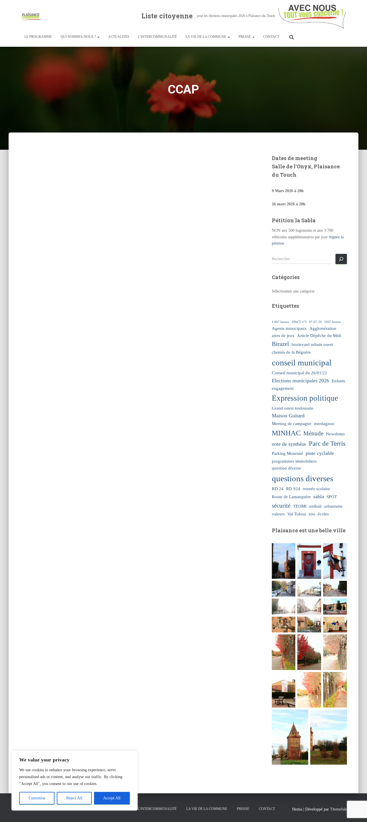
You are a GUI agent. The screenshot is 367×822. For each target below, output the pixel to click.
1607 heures (332, 322)
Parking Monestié (287, 453)
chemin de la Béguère (291, 352)
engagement (283, 388)
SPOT (332, 496)
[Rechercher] (341, 259)
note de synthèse (289, 444)
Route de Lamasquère (291, 496)
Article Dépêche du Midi (319, 335)
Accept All (111, 798)
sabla (318, 496)
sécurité (281, 505)
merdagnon (324, 423)
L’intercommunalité (157, 37)
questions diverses (302, 478)
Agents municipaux (289, 328)
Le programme (38, 37)
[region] (74, 780)
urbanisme (333, 506)
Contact (271, 37)
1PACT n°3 (299, 322)
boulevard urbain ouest (312, 344)
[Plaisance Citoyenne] (31, 16)
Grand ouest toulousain (292, 408)
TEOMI (300, 506)
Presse (245, 37)
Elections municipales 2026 (300, 380)
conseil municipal (301, 362)
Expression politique (305, 398)
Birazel (280, 344)
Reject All (74, 798)
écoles (323, 513)
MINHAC (286, 433)
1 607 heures (280, 322)
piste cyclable (320, 453)
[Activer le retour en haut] (355, 810)
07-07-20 (315, 322)
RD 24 (278, 488)
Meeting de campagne (291, 423)
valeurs (278, 513)
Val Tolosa (296, 513)
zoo (312, 513)
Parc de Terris (327, 443)
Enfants (338, 380)
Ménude (313, 433)
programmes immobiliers (294, 461)
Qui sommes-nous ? (78, 37)
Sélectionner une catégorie (293, 291)
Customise (37, 798)
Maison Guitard (288, 415)
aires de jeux (283, 335)
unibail (315, 506)
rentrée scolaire (316, 488)
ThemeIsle (338, 809)
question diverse (286, 467)
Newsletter (335, 433)
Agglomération (322, 328)
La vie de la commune (206, 37)
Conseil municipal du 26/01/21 (299, 372)
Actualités (118, 37)
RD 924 (293, 488)
